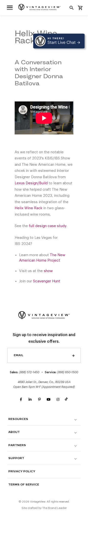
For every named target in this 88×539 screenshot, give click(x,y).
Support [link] (16, 458)
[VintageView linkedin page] (30, 399)
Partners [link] (17, 445)
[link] (10, 7)
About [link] (14, 432)
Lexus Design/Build (31, 183)
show (48, 271)
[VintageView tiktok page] (67, 399)
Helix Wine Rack (28, 208)
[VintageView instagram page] (58, 399)
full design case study (47, 226)
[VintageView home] (44, 7)
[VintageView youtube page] (48, 399)
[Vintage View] (44, 314)
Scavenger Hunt (46, 281)
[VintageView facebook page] (20, 399)
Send (73, 355)
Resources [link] (18, 419)
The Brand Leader (54, 507)
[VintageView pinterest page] (39, 399)
